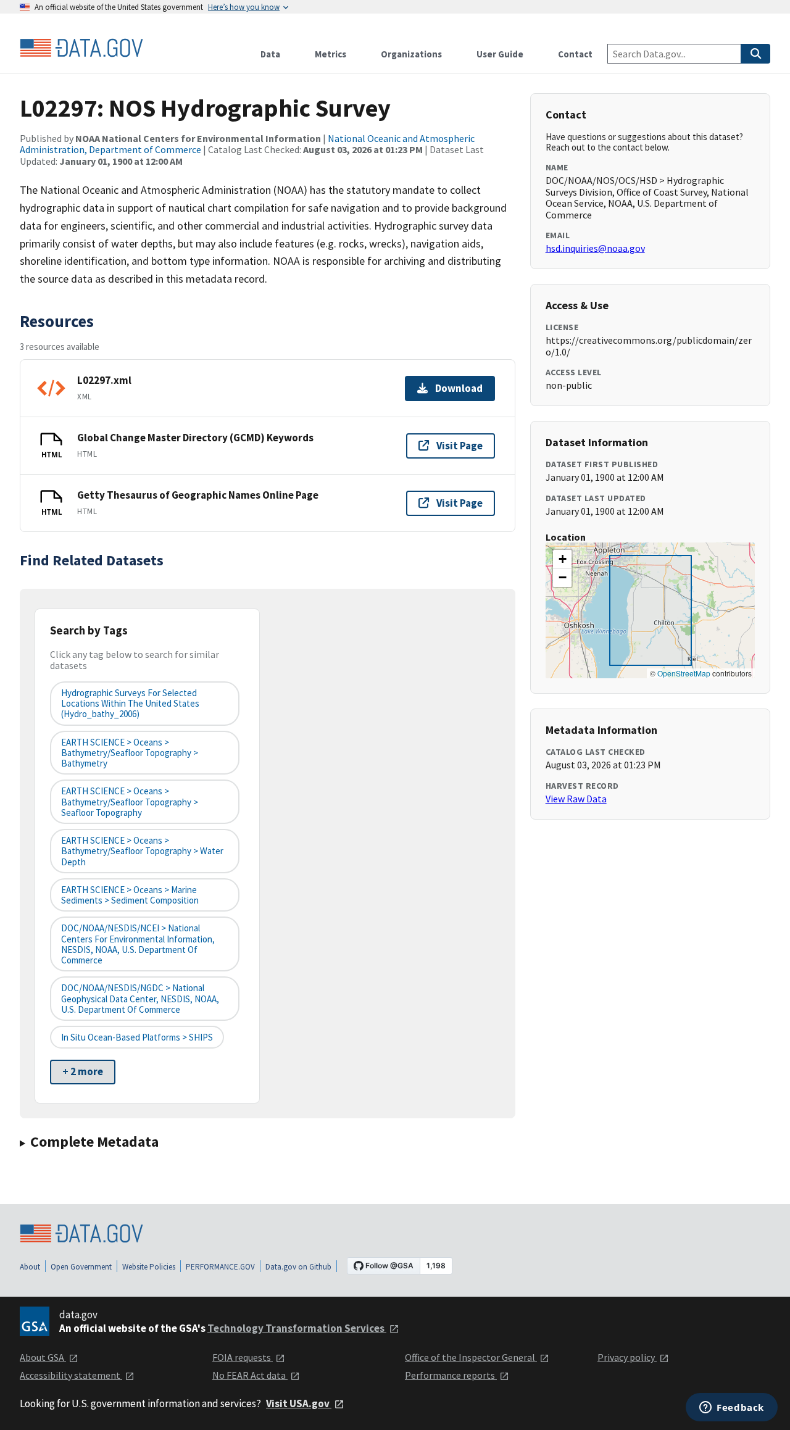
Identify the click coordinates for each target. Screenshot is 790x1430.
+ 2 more (82, 1071)
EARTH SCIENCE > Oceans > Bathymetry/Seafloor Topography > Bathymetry (129, 753)
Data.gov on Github (298, 1267)
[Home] (81, 48)
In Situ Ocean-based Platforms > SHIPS (137, 1037)
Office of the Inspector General (471, 1357)
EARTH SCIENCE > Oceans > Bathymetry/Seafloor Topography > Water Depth (142, 851)
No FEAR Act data (250, 1375)
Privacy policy (627, 1357)
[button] (562, 559)
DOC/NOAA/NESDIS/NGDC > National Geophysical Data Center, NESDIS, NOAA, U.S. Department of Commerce (140, 998)
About (30, 1267)
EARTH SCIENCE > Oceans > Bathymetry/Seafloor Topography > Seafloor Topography (129, 801)
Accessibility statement (71, 1375)
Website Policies (148, 1267)
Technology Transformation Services (296, 1328)
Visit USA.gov (298, 1403)
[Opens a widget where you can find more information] (732, 1408)
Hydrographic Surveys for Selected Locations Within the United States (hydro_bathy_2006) (130, 703)
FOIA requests (242, 1357)
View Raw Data (576, 798)
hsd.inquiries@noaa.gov (595, 248)
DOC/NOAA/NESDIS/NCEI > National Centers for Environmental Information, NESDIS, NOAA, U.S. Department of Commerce (138, 944)
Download (459, 388)
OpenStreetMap (683, 673)
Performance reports (451, 1375)
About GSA (43, 1357)
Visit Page (459, 445)
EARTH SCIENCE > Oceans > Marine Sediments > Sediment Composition (130, 895)
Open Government (81, 1267)
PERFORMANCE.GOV (220, 1267)
